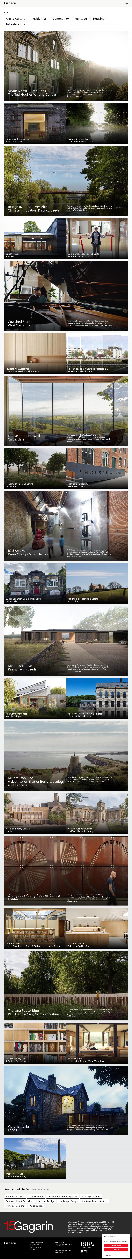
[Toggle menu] (127, 3)
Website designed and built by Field (63, 1251)
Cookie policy (60, 1243)
